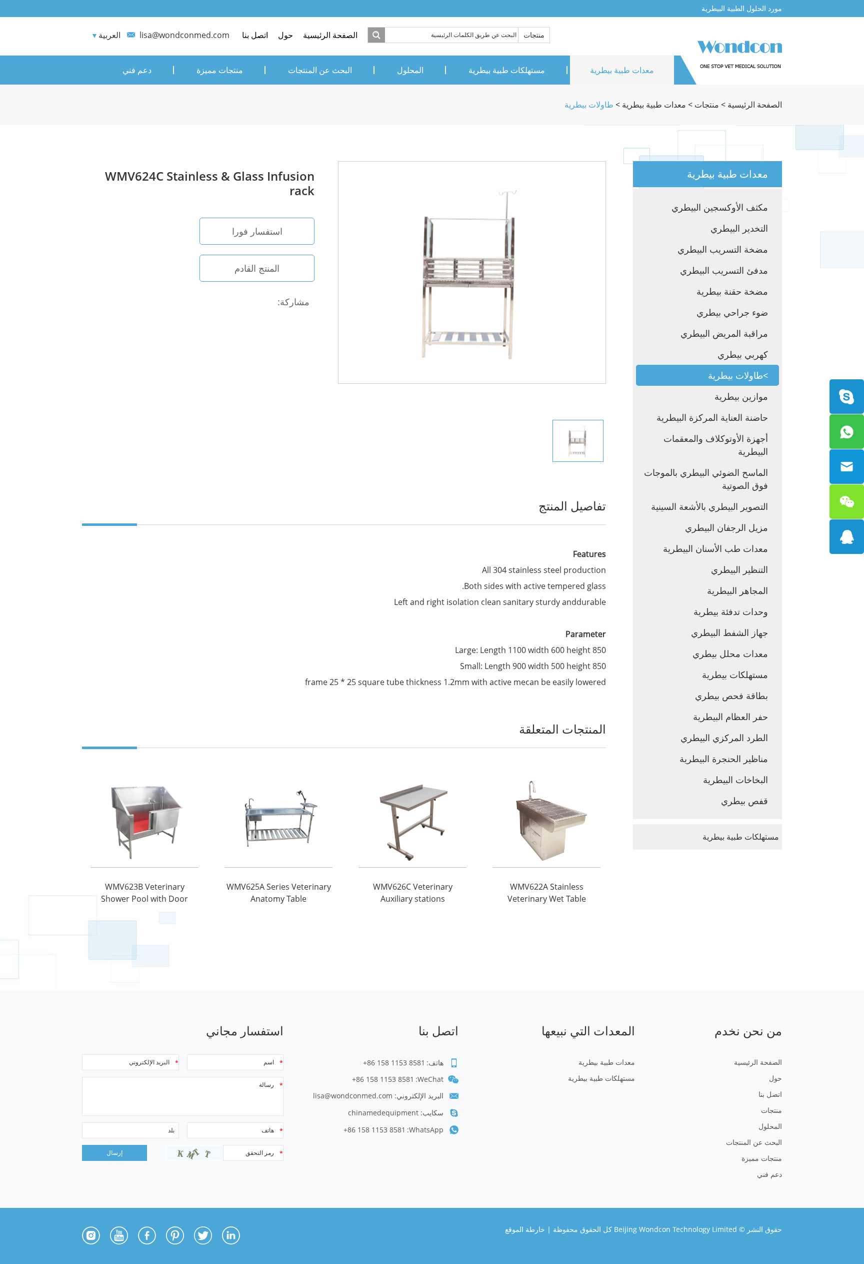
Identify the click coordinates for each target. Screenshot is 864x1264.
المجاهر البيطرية (737, 590)
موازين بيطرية (741, 396)
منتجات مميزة (219, 70)
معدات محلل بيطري (730, 654)
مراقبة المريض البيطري (724, 333)
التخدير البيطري (739, 228)
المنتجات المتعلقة (562, 729)
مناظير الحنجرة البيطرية (724, 759)
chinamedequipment (383, 1112)
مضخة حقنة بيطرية (732, 291)
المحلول (410, 70)
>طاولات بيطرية (738, 375)
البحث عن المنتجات (320, 70)
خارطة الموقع (525, 1229)
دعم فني (137, 70)
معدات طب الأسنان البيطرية (715, 548)
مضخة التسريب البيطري (723, 249)
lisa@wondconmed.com (185, 35)
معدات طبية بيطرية (622, 70)
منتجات (534, 35)
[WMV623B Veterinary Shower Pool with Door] (144, 819)
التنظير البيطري (739, 569)
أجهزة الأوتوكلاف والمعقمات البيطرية (716, 444)
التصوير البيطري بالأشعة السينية (709, 506)
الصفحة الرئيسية (330, 35)
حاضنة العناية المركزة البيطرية (712, 417)
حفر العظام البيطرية (730, 717)
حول (285, 35)
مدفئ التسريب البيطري (724, 270)
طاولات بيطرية (589, 104)
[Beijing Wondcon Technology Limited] (740, 52)
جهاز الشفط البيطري (729, 632)
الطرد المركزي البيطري (724, 738)
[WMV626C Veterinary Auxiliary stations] (412, 819)
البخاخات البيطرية (735, 780)
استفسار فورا (257, 231)
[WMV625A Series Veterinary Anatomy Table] (278, 819)
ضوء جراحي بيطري (732, 312)
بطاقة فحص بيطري (731, 696)
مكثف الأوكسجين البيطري (720, 207)
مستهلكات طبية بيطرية (506, 70)
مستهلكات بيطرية (735, 675)
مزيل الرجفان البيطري (726, 527)
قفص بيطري (744, 801)
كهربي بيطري (743, 354)
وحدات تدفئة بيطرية (731, 611)
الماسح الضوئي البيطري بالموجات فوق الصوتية (706, 478)
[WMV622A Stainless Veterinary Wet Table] (546, 819)
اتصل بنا (255, 35)
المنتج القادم (257, 268)
